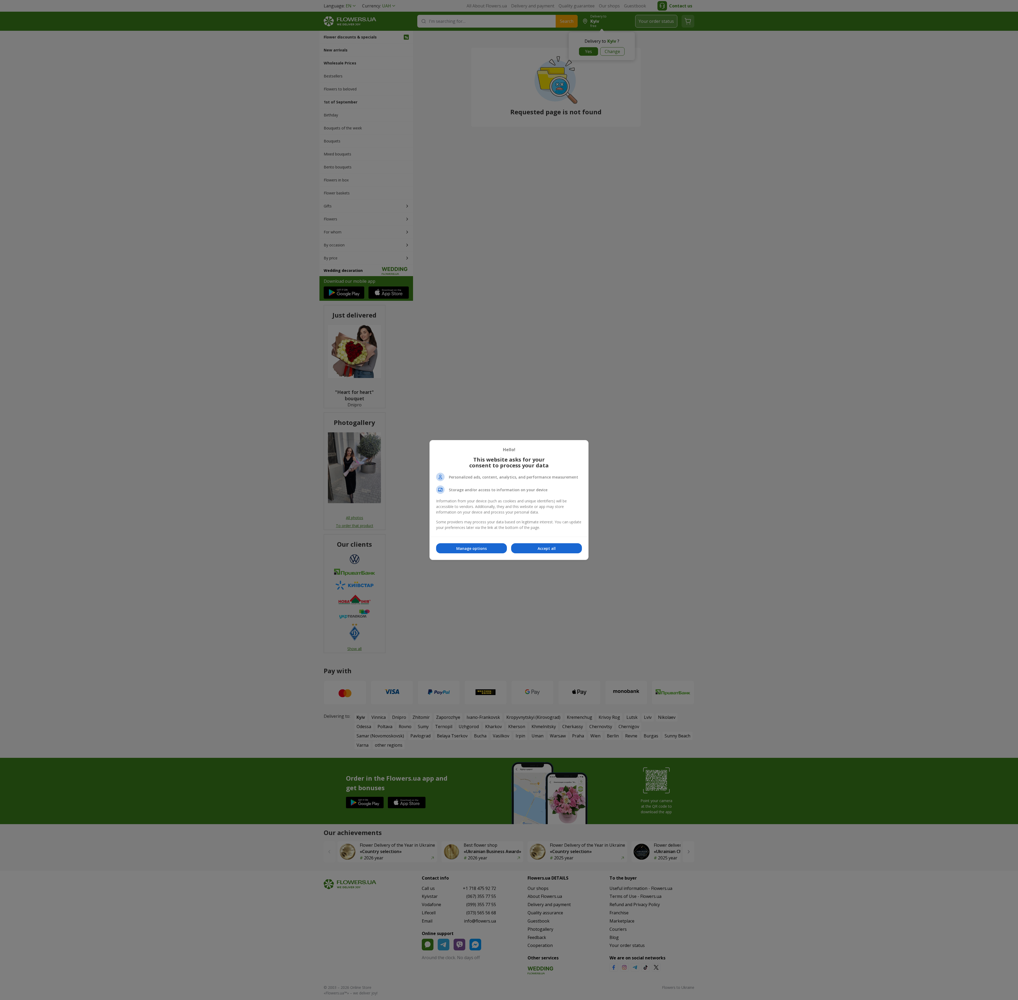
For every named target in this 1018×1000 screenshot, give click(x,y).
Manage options (471, 548)
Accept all (547, 548)
